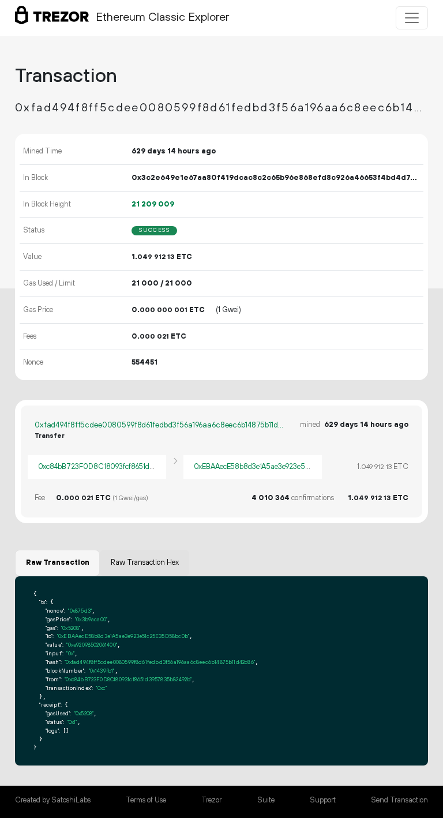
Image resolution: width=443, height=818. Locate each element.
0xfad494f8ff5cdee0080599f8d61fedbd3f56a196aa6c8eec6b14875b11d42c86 (159, 425)
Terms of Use (146, 800)
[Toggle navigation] (412, 17)
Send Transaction (399, 800)
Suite (266, 800)
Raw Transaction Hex (145, 562)
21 (153, 204)
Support (323, 800)
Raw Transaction (57, 562)
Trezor (211, 800)
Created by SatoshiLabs (53, 800)
